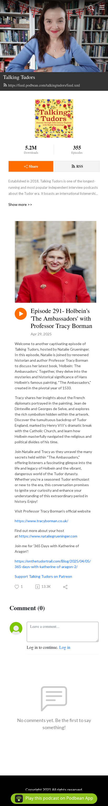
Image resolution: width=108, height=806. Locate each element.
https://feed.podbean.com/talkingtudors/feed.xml (44, 85)
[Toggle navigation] (102, 7)
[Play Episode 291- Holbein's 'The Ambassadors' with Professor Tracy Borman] (21, 314)
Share (33, 166)
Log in (64, 647)
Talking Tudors (19, 77)
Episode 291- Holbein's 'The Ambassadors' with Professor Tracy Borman (61, 318)
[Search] (91, 7)
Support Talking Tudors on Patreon (43, 576)
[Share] (66, 587)
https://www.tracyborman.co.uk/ (41, 521)
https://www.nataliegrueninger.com (48, 536)
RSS (79, 166)
